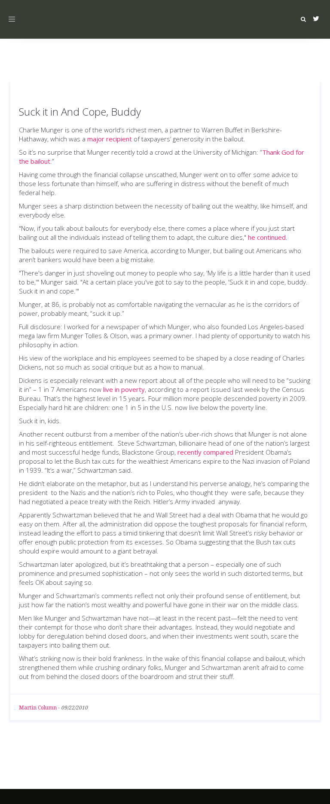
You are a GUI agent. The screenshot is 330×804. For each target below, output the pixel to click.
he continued (267, 237)
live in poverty (124, 389)
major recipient (109, 139)
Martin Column (38, 708)
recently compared (205, 452)
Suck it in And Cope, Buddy (80, 111)
